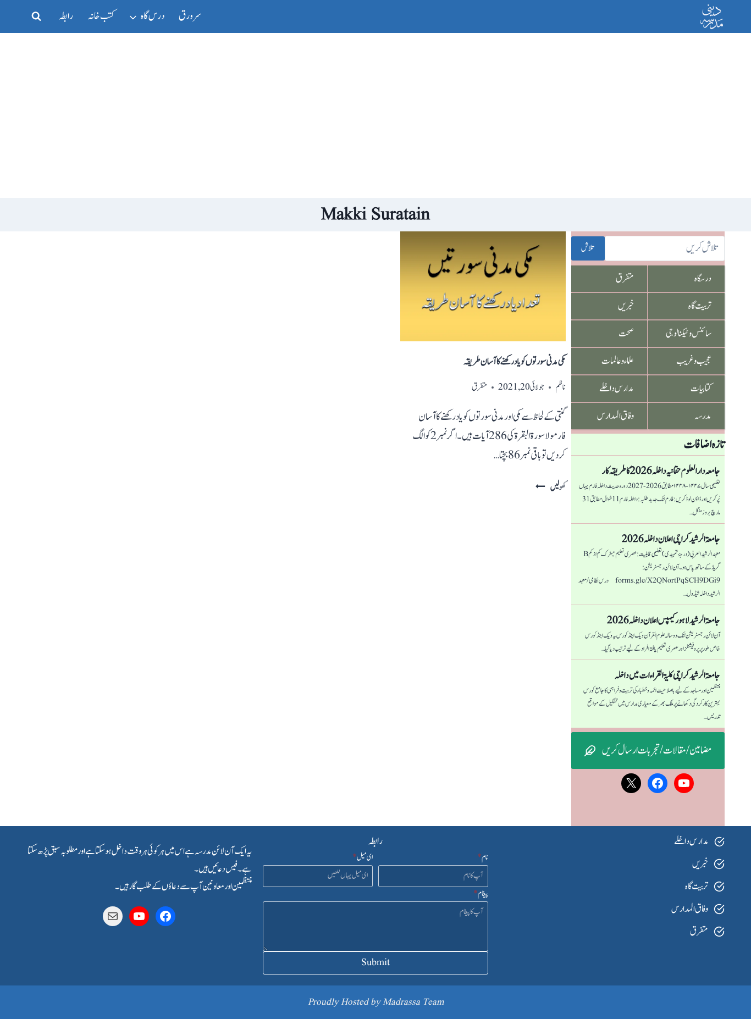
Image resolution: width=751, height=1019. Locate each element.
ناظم (560, 387)
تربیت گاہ (699, 306)
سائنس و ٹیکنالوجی (688, 333)
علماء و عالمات (617, 361)
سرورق (190, 16)
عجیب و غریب (693, 361)
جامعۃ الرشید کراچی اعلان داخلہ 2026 (671, 539)
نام (482, 857)
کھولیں (550, 487)
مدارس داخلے (616, 388)
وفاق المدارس (615, 416)
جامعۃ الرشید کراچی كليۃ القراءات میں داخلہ (667, 675)
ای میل (362, 857)
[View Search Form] (36, 16)
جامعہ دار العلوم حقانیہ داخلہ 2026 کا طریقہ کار (661, 471)
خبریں (626, 306)
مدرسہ (702, 416)
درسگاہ (702, 278)
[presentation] (482, 286)
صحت (626, 333)
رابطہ (66, 16)
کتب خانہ (101, 16)
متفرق (479, 387)
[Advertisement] (375, 115)
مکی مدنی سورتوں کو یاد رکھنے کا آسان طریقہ (514, 361)
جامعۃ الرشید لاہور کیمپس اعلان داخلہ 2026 (663, 620)
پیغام (480, 894)
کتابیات (701, 388)
